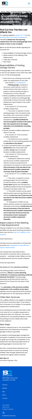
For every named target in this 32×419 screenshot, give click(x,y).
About (4, 395)
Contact (4, 398)
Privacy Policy (5, 405)
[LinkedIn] (3, 413)
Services (4, 385)
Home (3, 11)
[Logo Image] (5, 3)
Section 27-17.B (20, 35)
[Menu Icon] (29, 4)
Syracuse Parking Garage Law (21, 11)
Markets (4, 388)
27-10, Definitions (20, 83)
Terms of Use (5, 407)
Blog (7, 11)
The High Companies (7, 409)
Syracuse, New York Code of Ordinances (13, 37)
